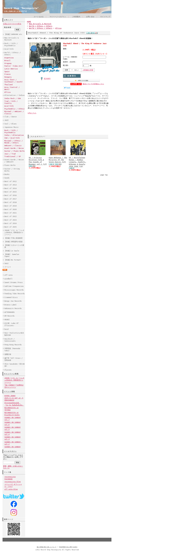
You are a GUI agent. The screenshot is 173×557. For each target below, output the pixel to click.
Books (6, 174)
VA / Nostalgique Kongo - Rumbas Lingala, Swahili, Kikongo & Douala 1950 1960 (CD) (77, 162)
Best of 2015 (10, 192)
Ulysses (8, 370)
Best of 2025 (10, 227)
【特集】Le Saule (11, 251)
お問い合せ (90, 17)
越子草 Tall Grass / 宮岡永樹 (13, 359)
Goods (6, 178)
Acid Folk (9, 49)
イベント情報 (9, 391)
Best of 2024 (10, 223)
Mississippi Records (14, 290)
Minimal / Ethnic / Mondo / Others (13, 142)
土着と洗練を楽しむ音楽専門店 (15, 11)
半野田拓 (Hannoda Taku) (12, 350)
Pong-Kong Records (13, 345)
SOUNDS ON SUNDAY (12, 447)
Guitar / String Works (12, 170)
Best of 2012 (10, 181)
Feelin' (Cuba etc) (13, 66)
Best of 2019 (10, 206)
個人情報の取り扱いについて (46, 547)
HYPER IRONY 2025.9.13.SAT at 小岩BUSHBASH (13, 398)
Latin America (11, 69)
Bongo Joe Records (13, 301)
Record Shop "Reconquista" (21, 8)
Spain (6, 71)
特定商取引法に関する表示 (68, 547)
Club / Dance (10, 117)
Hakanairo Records (13, 308)
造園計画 (7, 354)
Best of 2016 (10, 195)
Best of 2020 (10, 209)
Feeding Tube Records (14, 294)
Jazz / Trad (10, 154)
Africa (7, 92)
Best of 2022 (10, 216)
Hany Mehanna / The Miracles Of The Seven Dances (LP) (58, 160)
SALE (6, 263)
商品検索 (7, 27)
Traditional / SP (12, 156)
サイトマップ (105, 17)
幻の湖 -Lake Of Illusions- (11, 324)
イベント (7, 267)
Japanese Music (11, 127)
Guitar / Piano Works (14, 151)
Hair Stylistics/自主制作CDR (14, 334)
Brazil (7, 60)
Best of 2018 (10, 202)
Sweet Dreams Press (13, 282)
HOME (29, 22)
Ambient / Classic (13, 146)
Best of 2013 (10, 185)
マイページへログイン (58, 17)
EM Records (9, 316)
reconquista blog (12, 482)
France (7, 74)
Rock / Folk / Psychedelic (11, 44)
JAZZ (6, 120)
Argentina (9, 58)
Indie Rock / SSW (12, 98)
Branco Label (10, 305)
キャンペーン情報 (11, 374)
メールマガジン (10, 451)
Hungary (8, 77)
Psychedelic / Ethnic (14, 109)
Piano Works (10, 165)
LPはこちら (32, 113)
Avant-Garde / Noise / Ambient (14, 161)
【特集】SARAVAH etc (13, 34)
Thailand (8, 85)
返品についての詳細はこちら (93, 84)
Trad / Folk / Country (11, 102)
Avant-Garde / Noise (14, 148)
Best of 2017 (10, 199)
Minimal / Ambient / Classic (14, 113)
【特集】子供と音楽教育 (13, 238)
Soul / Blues (10, 124)
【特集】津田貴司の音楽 (13, 242)
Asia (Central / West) (12, 88)
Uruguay (8, 63)
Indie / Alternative (14, 135)
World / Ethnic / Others (12, 54)
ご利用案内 (76, 17)
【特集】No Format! (12, 260)
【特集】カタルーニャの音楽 (14, 246)
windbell (8, 279)
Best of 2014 (10, 188)
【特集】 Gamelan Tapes (11, 255)
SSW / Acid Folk (12, 138)
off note (8, 275)
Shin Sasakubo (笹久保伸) (14, 365)
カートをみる (39, 17)
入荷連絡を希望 (88, 70)
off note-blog (11, 489)
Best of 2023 (10, 220)
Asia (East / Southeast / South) (13, 81)
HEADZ (6, 320)
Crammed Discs (11, 297)
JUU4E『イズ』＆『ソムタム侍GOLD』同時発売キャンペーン (14, 232)
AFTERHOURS (9, 312)
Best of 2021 (10, 213)
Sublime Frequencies (14, 286)
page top (104, 175)
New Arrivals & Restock (11, 39)
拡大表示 (47, 78)
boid (6, 329)
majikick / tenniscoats (10, 340)
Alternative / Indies (14, 95)
